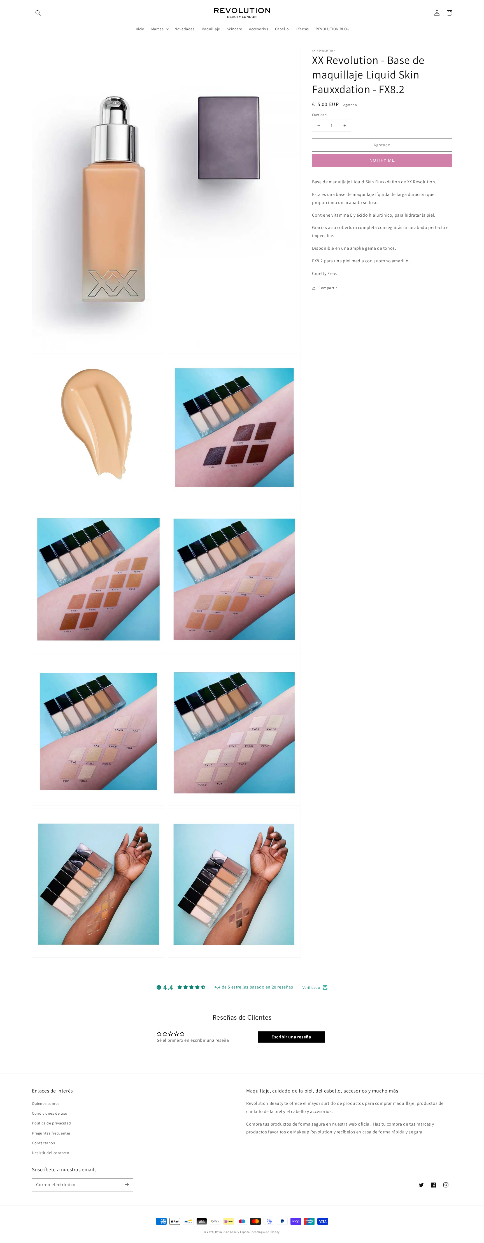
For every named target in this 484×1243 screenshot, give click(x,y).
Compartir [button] (327, 287)
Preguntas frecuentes (51, 1133)
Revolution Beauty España (232, 1232)
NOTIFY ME (382, 160)
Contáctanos (43, 1142)
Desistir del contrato (50, 1152)
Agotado (382, 144)
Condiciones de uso (50, 1113)
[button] (38, 13)
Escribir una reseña (291, 1037)
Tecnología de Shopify (265, 1232)
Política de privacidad (51, 1123)
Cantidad (319, 114)
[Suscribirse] (126, 1185)
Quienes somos (46, 1103)
